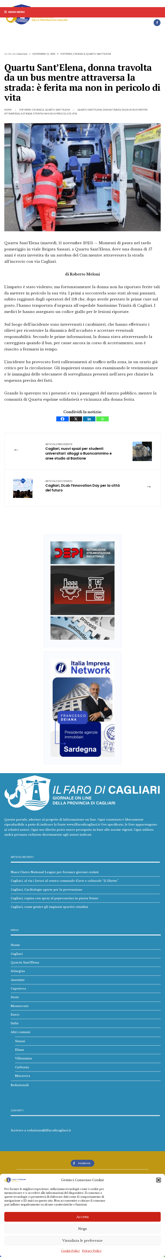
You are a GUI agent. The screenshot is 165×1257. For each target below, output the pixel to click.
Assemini (17, 980)
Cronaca (79, 53)
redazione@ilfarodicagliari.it (49, 1130)
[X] (76, 418)
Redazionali (20, 1085)
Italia (14, 1023)
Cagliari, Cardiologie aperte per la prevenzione (46, 889)
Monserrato (20, 1006)
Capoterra (18, 988)
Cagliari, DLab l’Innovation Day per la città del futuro (82, 486)
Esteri (15, 1014)
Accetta (82, 1217)
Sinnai (20, 1041)
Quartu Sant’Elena (25, 962)
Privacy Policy (92, 1250)
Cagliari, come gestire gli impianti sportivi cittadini (49, 906)
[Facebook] (157, 22)
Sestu (15, 997)
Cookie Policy (70, 1250)
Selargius (18, 971)
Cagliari (17, 953)
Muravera (22, 1075)
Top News (66, 53)
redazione (22, 53)
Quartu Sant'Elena (98, 53)
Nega (82, 1229)
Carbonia (22, 1067)
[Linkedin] (89, 418)
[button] (158, 1180)
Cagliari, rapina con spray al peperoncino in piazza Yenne (54, 898)
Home (8, 109)
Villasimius (23, 1058)
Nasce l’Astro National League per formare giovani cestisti (55, 872)
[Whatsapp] (102, 418)
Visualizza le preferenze (82, 1240)
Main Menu (16, 12)
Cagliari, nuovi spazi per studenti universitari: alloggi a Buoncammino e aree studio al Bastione (78, 452)
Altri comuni (20, 1032)
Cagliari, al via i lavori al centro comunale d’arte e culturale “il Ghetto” (64, 880)
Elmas (19, 1049)
